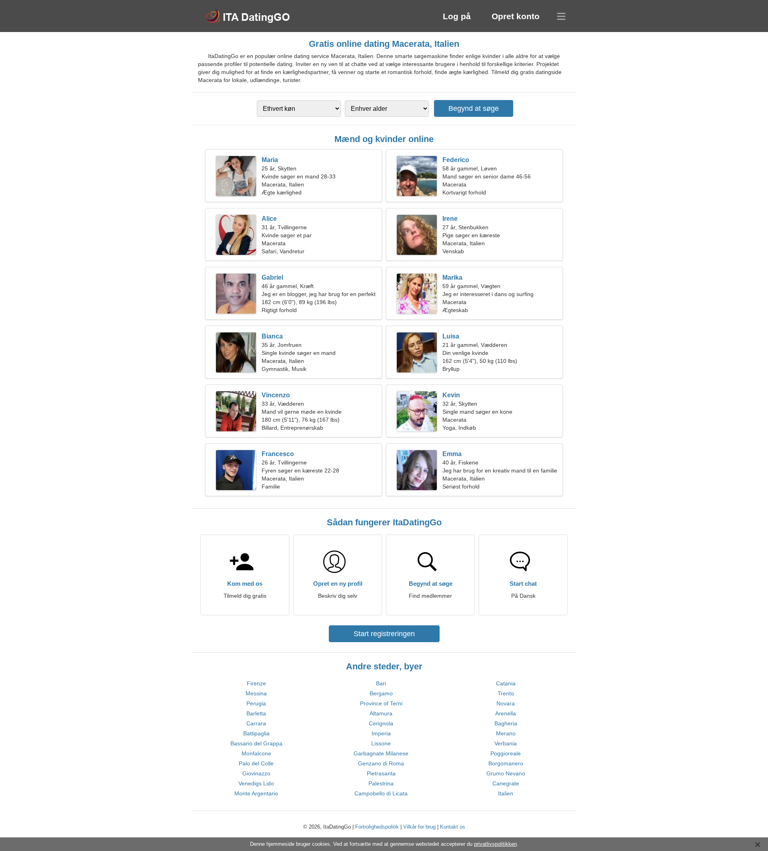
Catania (506, 683)
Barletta (256, 713)
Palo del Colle (256, 763)
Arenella (505, 713)
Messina (256, 693)
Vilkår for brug (419, 827)
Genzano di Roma (381, 763)
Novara (505, 703)
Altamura (381, 713)
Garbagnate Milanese (381, 753)
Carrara (256, 723)
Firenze (256, 683)
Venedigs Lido (256, 783)
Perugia (256, 703)
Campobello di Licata (381, 793)
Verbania (505, 743)
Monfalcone (256, 753)
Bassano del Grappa (256, 743)
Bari (381, 683)
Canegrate (505, 783)
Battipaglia (256, 733)
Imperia (381, 733)
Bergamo (381, 693)
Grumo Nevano (505, 773)
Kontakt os (452, 827)
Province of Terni (381, 703)
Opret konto (516, 16)
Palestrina (381, 783)
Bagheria (505, 723)
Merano (506, 733)
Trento (506, 693)
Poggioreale (505, 753)
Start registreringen (384, 634)
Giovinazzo (256, 773)
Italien (505, 793)
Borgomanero (505, 763)
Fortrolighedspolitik (377, 827)
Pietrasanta (381, 773)
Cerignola (381, 723)
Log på (457, 16)
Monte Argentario (256, 793)
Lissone (381, 743)
